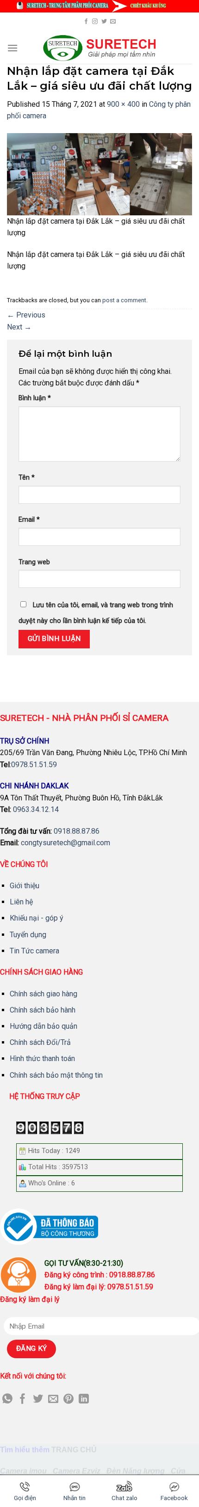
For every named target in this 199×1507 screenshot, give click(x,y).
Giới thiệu (24, 885)
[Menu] (12, 48)
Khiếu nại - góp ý (36, 918)
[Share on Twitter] (38, 1399)
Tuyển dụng (28, 934)
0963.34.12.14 (36, 809)
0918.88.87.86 (77, 831)
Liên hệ (21, 901)
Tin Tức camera (34, 950)
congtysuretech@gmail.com (65, 842)
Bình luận (35, 398)
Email (29, 520)
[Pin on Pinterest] (68, 1399)
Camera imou (23, 1471)
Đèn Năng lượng (135, 1471)
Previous (26, 315)
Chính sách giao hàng (43, 993)
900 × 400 (123, 104)
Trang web (34, 562)
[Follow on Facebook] (86, 21)
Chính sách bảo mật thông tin (56, 1075)
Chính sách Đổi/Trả (40, 1042)
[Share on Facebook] (23, 1399)
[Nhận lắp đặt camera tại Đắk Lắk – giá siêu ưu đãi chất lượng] (99, 173)
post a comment (124, 300)
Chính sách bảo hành (42, 1010)
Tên (27, 478)
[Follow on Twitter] (104, 21)
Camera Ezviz (76, 1471)
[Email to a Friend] (53, 1399)
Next (19, 327)
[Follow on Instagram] (95, 21)
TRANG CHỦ (74, 1450)
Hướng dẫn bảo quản (43, 1026)
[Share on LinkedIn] (84, 1399)
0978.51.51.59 (34, 764)
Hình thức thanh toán (42, 1058)
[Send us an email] (113, 21)
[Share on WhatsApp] (7, 1399)
